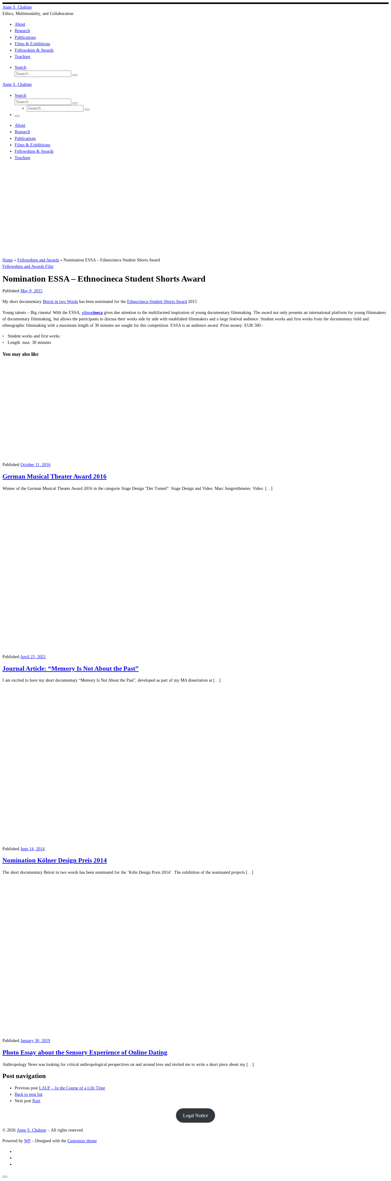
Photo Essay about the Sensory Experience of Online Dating (84, 1052)
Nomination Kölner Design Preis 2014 (54, 860)
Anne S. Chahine (31, 1130)
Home (7, 259)
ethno (92, 312)
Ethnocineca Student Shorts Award (157, 301)
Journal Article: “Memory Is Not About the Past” (70, 668)
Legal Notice (195, 1115)
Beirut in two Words (60, 301)
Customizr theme (82, 1140)
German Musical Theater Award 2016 (54, 476)
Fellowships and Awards (38, 259)
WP (27, 1140)
